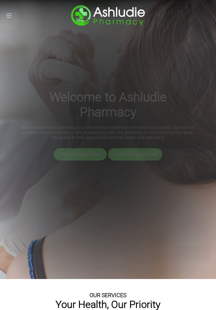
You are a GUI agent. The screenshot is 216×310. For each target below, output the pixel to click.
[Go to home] (108, 15)
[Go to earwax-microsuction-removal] (136, 144)
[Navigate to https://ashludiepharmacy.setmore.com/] (84, 144)
